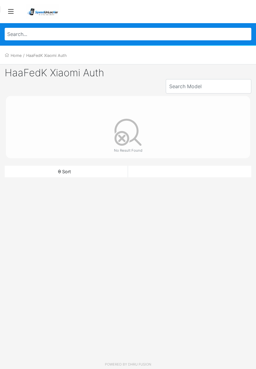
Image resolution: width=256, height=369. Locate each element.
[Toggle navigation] (11, 11)
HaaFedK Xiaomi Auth (46, 55)
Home (16, 55)
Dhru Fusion (139, 364)
